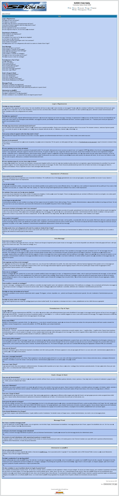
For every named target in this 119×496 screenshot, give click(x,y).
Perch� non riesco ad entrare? (10, 20)
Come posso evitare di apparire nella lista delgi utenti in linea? (19, 25)
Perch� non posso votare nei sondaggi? (13, 57)
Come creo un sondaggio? (9, 52)
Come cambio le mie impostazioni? (11, 34)
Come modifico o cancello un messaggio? (13, 49)
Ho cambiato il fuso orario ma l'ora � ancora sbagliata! (17, 37)
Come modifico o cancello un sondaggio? (13, 53)
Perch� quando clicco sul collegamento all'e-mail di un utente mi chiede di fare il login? (25, 43)
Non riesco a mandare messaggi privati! (13, 84)
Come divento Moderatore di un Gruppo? (13, 80)
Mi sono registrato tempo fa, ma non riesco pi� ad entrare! (18, 29)
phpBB (56, 489)
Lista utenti (81, 8)
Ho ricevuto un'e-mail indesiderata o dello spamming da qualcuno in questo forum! (24, 87)
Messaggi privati (82, 9)
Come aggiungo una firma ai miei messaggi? (14, 50)
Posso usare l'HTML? (8, 63)
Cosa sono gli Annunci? (8, 67)
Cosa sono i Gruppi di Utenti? (10, 77)
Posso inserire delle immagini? (10, 66)
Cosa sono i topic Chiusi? (9, 70)
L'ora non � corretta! (8, 35)
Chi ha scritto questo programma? (11, 91)
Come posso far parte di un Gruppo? (12, 78)
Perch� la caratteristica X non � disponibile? (14, 93)
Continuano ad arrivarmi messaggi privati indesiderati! (16, 86)
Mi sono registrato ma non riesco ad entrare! (14, 28)
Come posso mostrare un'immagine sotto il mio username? (18, 40)
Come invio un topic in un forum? (11, 48)
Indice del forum (6, 13)
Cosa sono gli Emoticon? (9, 64)
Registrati (94, 8)
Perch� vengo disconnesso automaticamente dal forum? (17, 23)
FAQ (70, 8)
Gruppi (87, 8)
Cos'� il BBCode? (7, 61)
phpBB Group (43, 452)
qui (44, 316)
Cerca (75, 8)
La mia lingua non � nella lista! (10, 39)
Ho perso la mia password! (9, 26)
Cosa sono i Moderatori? (8, 76)
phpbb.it (59, 490)
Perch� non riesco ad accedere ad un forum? (14, 55)
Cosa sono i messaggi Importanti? (11, 68)
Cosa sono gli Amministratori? (10, 74)
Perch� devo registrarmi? (9, 22)
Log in (90, 9)
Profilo (75, 9)
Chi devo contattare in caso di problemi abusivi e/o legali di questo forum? (22, 95)
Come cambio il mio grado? (9, 42)
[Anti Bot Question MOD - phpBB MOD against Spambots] (59, 492)
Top (3, 113)
